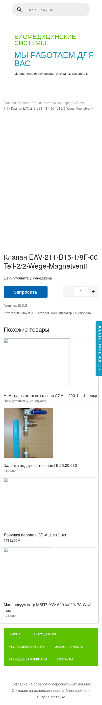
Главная (10, 102)
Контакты (65, 659)
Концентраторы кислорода (53, 102)
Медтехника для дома (27, 647)
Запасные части (69, 647)
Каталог (25, 102)
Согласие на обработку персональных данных (51, 683)
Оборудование (44, 634)
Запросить (25, 292)
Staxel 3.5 (28, 312)
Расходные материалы (28, 659)
